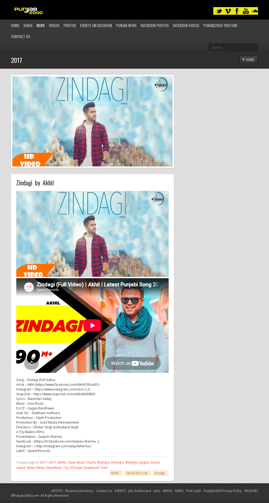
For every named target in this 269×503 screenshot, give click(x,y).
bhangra (117, 462)
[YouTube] (246, 11)
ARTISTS (57, 491)
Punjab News (126, 25)
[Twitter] (219, 11)
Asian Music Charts (82, 462)
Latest (20, 467)
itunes (155, 462)
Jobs (157, 491)
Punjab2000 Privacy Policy (223, 491)
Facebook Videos (186, 25)
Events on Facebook (96, 25)
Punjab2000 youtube (220, 25)
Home (15, 25)
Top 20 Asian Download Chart (85, 467)
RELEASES (251, 491)
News (41, 25)
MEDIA (167, 491)
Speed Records (136, 473)
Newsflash (53, 467)
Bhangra (103, 462)
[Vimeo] (228, 11)
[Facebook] (237, 11)
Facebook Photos (155, 25)
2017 (43, 462)
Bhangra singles (137, 462)
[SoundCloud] (255, 11)
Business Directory (79, 491)
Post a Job (193, 491)
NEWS (179, 491)
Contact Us (20, 36)
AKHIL (62, 462)
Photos (70, 25)
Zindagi (159, 473)
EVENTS (120, 491)
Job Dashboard (139, 491)
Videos (54, 25)
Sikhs (28, 25)
